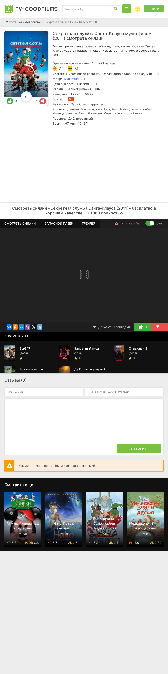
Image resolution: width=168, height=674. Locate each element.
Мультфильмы (33, 22)
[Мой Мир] (21, 327)
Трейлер (89, 223)
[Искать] (115, 8)
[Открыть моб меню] (126, 8)
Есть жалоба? (131, 223)
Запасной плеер (59, 223)
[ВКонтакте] (9, 327)
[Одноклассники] (15, 327)
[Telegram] (39, 327)
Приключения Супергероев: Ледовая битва (104, 523)
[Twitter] (33, 327)
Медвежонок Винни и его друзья (145, 525)
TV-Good (36, 8)
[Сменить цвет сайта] (137, 8)
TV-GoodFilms (13, 22)
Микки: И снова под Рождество (23, 525)
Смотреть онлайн (20, 223)
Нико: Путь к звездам (63, 525)
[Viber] (27, 327)
